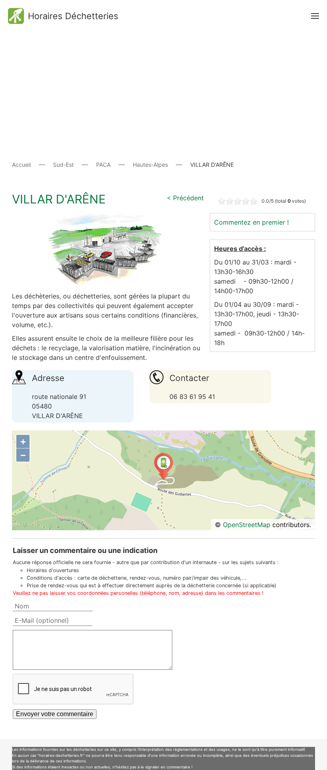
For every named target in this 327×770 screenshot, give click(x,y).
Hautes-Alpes (150, 164)
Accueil (21, 164)
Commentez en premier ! (251, 222)
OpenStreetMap (246, 525)
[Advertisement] (163, 88)
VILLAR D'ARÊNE (59, 199)
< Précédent (185, 198)
